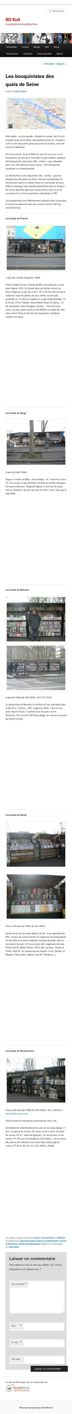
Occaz (56, 46)
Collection (27, 53)
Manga (36, 46)
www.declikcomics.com (17, 1113)
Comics (25, 46)
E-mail (17, 1342)
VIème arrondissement (29, 1243)
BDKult (61, 1237)
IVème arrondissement (48, 1240)
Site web (16, 1359)
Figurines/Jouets (28, 1240)
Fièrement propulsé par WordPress (36, 1407)
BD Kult (13, 19)
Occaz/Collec (12, 53)
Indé (47, 46)
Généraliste (11, 46)
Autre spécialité (44, 53)
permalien (14, 1246)
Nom (17, 1325)
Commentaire (19, 1284)
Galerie (59, 53)
